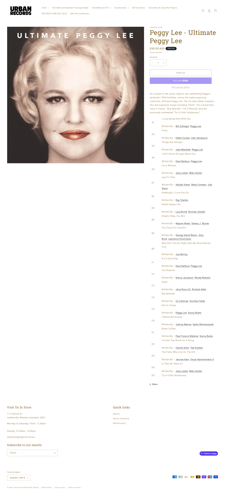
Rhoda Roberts (202, 277)
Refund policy (119, 423)
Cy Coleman (182, 301)
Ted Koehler (196, 347)
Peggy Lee (195, 126)
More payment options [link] (181, 87)
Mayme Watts (183, 223)
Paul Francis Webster (187, 336)
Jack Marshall (183, 149)
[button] (45, 8)
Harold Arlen (182, 347)
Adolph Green (183, 184)
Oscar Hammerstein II (202, 359)
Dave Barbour (183, 161)
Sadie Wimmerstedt (203, 324)
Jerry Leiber (182, 173)
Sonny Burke (194, 312)
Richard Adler (199, 289)
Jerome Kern (182, 359)
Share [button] (155, 384)
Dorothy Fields (197, 301)
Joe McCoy (182, 254)
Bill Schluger (182, 126)
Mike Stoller (195, 173)
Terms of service (74, 487)
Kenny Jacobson (184, 277)
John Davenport (199, 138)
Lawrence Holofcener (179, 239)
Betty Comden (198, 184)
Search (116, 414)
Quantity (153, 57)
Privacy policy (60, 487)
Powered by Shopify (31, 487)
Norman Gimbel (196, 211)
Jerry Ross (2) (183, 289)
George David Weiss (186, 235)
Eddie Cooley (183, 138)
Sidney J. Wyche (200, 223)
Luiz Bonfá (181, 211)
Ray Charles (182, 200)
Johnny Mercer (183, 324)
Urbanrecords (18, 487)
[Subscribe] (54, 453)
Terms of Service (121, 418)
